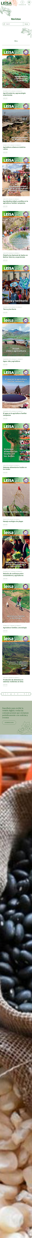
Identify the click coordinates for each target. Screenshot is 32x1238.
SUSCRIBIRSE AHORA (9, 722)
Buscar (26, 24)
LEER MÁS (5, 98)
